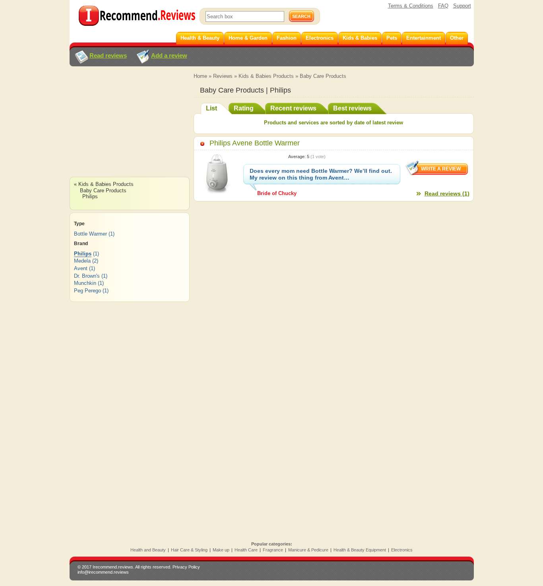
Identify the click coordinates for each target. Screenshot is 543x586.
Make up (221, 549)
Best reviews (352, 108)
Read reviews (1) (447, 193)
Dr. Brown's (87, 276)
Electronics (402, 549)
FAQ (443, 6)
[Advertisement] (129, 129)
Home (200, 76)
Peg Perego (87, 291)
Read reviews (108, 55)
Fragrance (273, 549)
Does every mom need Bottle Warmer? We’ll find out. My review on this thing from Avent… (321, 174)
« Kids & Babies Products (104, 184)
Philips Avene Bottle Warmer (254, 143)
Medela (82, 261)
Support (462, 6)
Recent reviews (293, 108)
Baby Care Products (323, 76)
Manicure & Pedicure (308, 549)
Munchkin (85, 283)
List (211, 108)
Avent (80, 268)
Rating (244, 108)
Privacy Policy (186, 567)
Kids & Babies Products (266, 76)
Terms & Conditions (410, 6)
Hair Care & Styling (189, 549)
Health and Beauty (148, 549)
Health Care (246, 549)
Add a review (169, 55)
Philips (90, 196)
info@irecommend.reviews (103, 572)
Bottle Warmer (90, 234)
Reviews (223, 76)
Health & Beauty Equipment (360, 549)
